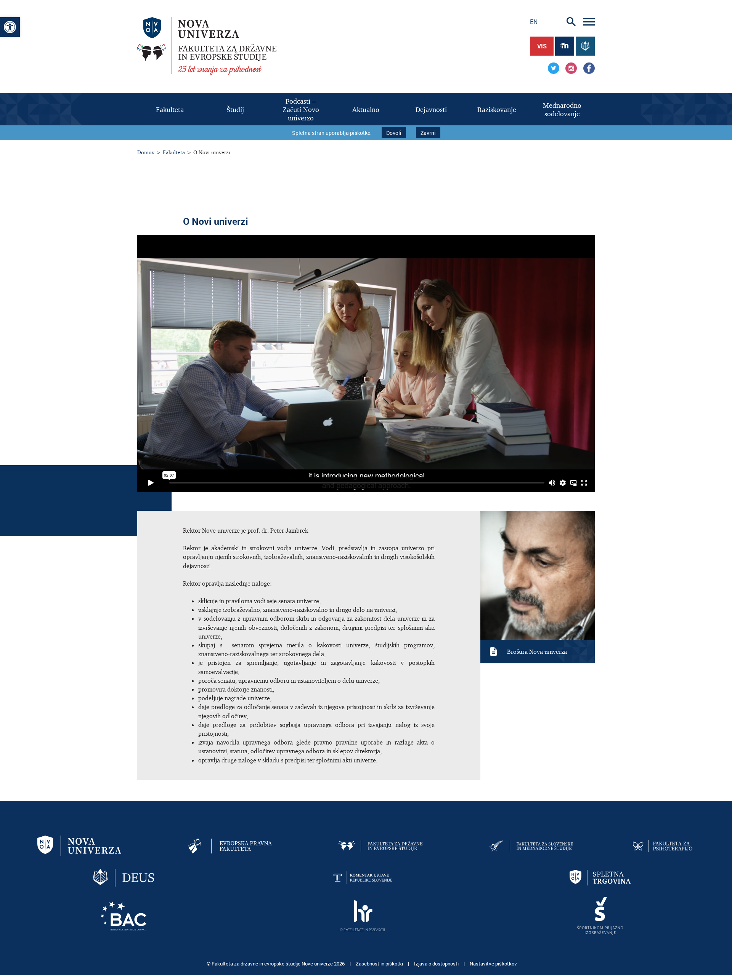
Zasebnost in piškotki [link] (380, 963)
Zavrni (428, 132)
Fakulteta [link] (174, 152)
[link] (10, 27)
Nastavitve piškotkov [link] (493, 963)
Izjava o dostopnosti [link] (437, 963)
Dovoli (393, 132)
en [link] (534, 22)
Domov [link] (145, 152)
